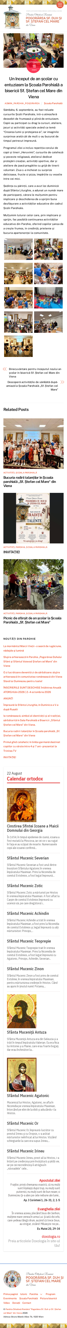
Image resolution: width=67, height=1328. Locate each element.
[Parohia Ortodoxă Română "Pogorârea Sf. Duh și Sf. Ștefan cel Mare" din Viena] (32, 26)
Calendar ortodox (25, 779)
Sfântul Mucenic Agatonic (28, 1095)
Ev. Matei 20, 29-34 (48, 1228)
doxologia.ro (51, 1236)
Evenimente (10, 1298)
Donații (16, 1302)
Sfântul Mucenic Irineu (25, 1151)
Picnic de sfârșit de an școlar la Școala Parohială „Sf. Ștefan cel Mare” (32, 620)
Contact (26, 1302)
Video (6, 1302)
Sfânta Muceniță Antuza (26, 1032)
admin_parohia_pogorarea (22, 103)
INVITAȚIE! (11, 552)
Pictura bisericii (48, 1298)
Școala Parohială (53, 103)
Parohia (20, 547)
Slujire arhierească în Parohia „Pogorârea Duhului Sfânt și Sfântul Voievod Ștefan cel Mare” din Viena (32, 661)
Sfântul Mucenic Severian (28, 858)
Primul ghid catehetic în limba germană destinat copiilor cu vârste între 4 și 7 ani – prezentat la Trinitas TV (31, 746)
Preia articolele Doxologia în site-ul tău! (34, 1243)
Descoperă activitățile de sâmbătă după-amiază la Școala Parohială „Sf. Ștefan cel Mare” (32, 386)
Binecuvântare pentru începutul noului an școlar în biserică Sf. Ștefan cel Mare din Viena (35, 372)
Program (50, 1294)
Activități (9, 472)
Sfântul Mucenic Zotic (25, 886)
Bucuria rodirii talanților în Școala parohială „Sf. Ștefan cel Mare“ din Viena (29, 481)
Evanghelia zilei (49, 1209)
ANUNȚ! (8, 698)
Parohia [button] (33, 1294)
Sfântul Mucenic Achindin (28, 913)
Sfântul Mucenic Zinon (25, 969)
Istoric (23, 1294)
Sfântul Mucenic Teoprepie (29, 941)
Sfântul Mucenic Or (22, 1123)
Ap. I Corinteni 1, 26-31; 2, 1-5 (42, 1200)
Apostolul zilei (49, 1180)
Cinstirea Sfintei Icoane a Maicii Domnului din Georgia (33, 828)
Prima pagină (10, 1294)
